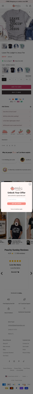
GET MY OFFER (16, 203)
